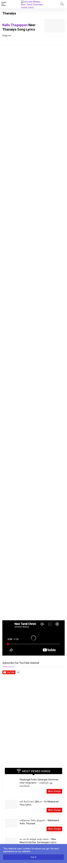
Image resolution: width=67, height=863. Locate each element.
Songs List (6, 35)
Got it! (33, 857)
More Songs (54, 791)
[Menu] (3, 4)
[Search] (62, 4)
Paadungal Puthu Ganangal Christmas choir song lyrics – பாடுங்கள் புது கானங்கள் (39, 782)
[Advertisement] (33, 726)
